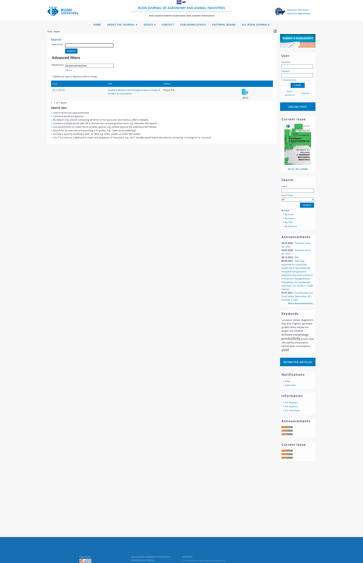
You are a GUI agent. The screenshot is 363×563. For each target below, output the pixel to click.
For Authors (291, 406)
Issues (148, 25)
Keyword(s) (58, 64)
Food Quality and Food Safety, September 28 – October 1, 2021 (297, 296)
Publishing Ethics (193, 25)
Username (285, 62)
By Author (290, 218)
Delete (68, 70)
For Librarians (292, 410)
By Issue (289, 214)
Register (306, 93)
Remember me (290, 80)
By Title (289, 222)
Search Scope (287, 195)
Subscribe (290, 385)
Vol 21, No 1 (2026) (298, 169)
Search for (57, 44)
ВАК (297, 257)
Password (285, 71)
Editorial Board (224, 25)
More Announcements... (301, 303)
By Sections (291, 226)
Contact (168, 25)
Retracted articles (297, 362)
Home (97, 25)
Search (284, 186)
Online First (297, 106)
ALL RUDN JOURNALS (256, 25)
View (287, 381)
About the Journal (121, 25)
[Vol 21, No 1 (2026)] (297, 164)
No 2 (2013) (58, 90)
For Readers (291, 402)
